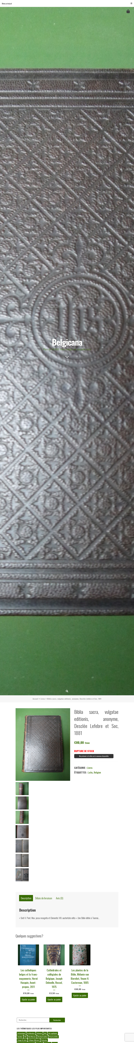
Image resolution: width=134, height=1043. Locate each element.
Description (26, 898)
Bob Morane (32, 1037)
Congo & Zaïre (22, 1040)
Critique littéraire (34, 1040)
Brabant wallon (42, 1037)
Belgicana (67, 342)
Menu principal (7, 3)
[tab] (26, 898)
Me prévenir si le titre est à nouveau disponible (94, 756)
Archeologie (21, 1033)
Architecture (31, 1033)
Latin (90, 772)
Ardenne (39, 1033)
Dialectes (44, 1040)
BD (25, 1037)
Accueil (35, 699)
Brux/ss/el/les (53, 1037)
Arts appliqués (52, 1033)
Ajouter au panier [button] (28, 999)
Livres (43, 699)
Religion (97, 772)
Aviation (20, 1037)
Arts (45, 1033)
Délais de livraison (43, 898)
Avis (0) (59, 898)
